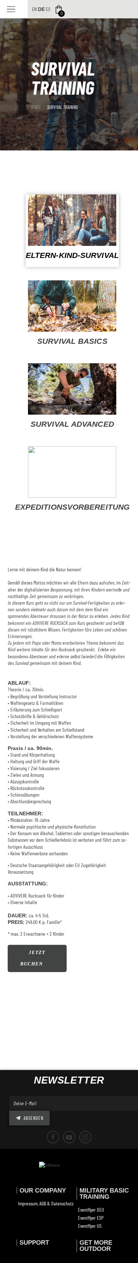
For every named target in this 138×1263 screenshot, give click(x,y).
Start (35, 107)
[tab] (72, 232)
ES (48, 9)
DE (41, 9)
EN (34, 9)
